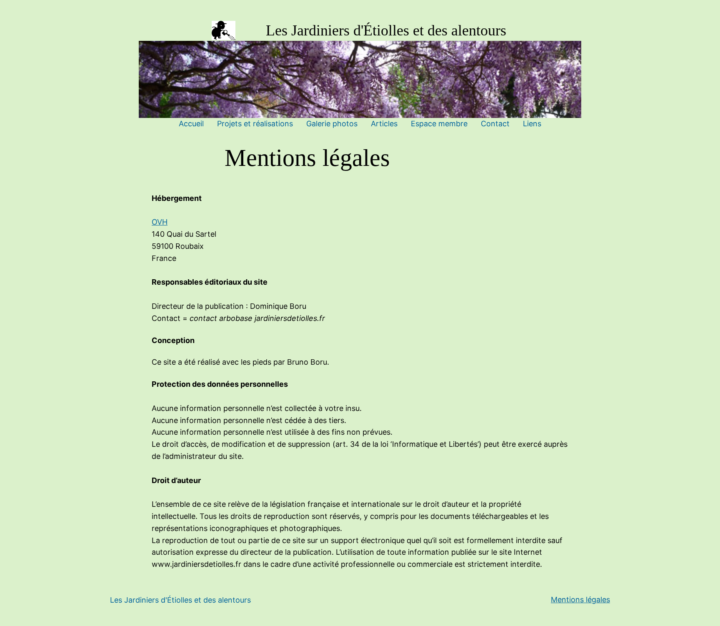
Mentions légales (580, 599)
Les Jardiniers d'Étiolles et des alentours (386, 30)
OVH (160, 222)
